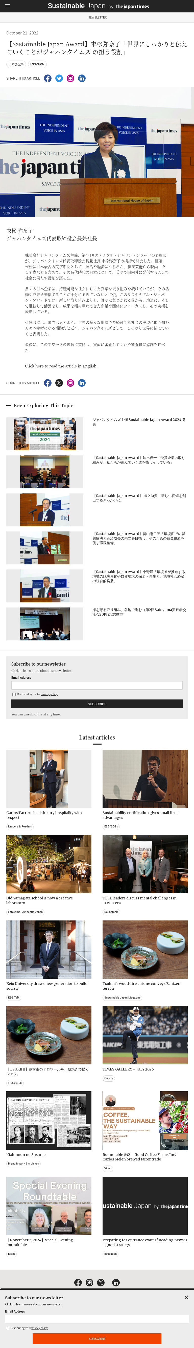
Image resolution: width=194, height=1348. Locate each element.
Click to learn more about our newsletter (41, 670)
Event (11, 1253)
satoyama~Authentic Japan (25, 912)
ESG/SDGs (37, 64)
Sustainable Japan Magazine (122, 997)
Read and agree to (37, 694)
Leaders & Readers (20, 826)
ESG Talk (13, 997)
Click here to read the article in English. (61, 365)
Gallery (108, 1078)
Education (110, 1253)
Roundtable (111, 912)
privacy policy (49, 694)
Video (107, 1168)
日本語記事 (16, 64)
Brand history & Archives (23, 1163)
